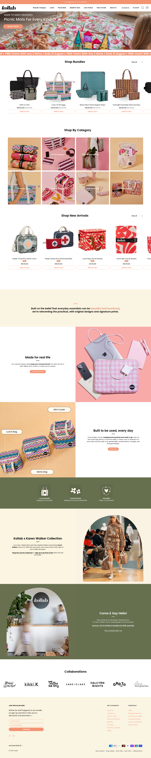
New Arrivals (101, 8)
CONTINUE (26, 729)
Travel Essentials (58, 154)
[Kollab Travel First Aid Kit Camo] (24, 239)
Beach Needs (126, 188)
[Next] (148, 31)
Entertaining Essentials (58, 188)
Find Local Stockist (113, 719)
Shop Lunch (113, 449)
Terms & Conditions (135, 722)
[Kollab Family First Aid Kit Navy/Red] (58, 239)
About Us (113, 8)
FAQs (130, 710)
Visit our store (112, 716)
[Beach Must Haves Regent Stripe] (92, 85)
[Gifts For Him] (24, 85)
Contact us (111, 713)
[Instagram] (13, 736)
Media (109, 731)
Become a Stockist (113, 728)
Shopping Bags (92, 154)
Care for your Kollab (135, 716)
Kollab (16, 751)
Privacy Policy (133, 725)
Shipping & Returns (134, 713)
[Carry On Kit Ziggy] (58, 85)
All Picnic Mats (24, 154)
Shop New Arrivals (74, 215)
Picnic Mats (62, 8)
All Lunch (126, 154)
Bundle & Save (75, 8)
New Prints (127, 751)
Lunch (52, 8)
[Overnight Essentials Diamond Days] (126, 85)
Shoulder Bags (24, 188)
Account (136, 8)
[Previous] (3, 31)
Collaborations (137, 751)
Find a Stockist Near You (113, 631)
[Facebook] (9, 736)
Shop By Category (39, 8)
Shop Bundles (75, 62)
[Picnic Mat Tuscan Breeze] (126, 239)
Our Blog (110, 725)
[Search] (143, 8)
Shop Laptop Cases (38, 371)
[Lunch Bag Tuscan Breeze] (92, 239)
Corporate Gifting (134, 719)
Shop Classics (100, 751)
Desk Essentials (92, 188)
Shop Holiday (110, 751)
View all (134, 62)
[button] (142, 62)
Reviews (110, 722)
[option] (75, 30)
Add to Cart (24, 111)
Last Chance (88, 8)
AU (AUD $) (125, 8)
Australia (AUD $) (15, 745)
